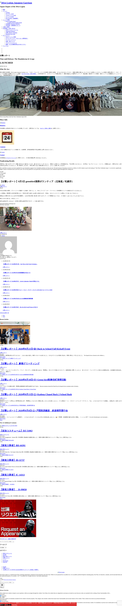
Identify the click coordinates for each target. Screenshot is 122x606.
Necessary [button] (2, 594)
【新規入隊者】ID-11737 (12, 460)
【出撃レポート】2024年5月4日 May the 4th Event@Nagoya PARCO (20, 307)
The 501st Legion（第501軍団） (29, 73)
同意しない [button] (8, 604)
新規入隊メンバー (4, 449)
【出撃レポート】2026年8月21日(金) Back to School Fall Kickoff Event (35, 349)
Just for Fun (5, 560)
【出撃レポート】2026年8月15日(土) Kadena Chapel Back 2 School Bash (36, 394)
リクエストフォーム (11, 157)
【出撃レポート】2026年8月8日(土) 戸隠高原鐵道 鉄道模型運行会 (34, 410)
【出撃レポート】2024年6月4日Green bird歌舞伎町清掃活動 (18, 298)
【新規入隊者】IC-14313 (12, 474)
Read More (14, 604)
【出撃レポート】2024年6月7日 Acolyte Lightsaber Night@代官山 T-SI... (21, 281)
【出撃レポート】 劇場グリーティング (20, 363)
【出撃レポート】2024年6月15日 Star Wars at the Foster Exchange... (20, 264)
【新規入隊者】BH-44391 (12, 445)
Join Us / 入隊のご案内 (45, 128)
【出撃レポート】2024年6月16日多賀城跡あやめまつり (16, 272)
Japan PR (5, 562)
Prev (4, 315)
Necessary (4, 595)
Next (4, 316)
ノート (4, 559)
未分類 (4, 554)
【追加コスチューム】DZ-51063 (16, 430)
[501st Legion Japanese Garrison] (16, 2)
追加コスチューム (4, 434)
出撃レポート (3, 186)
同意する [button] (2, 604)
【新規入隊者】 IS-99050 (13, 489)
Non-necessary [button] (3, 599)
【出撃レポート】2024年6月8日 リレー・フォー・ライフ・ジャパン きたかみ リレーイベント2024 (27, 290)
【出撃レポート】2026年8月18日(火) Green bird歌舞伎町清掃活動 (33, 379)
